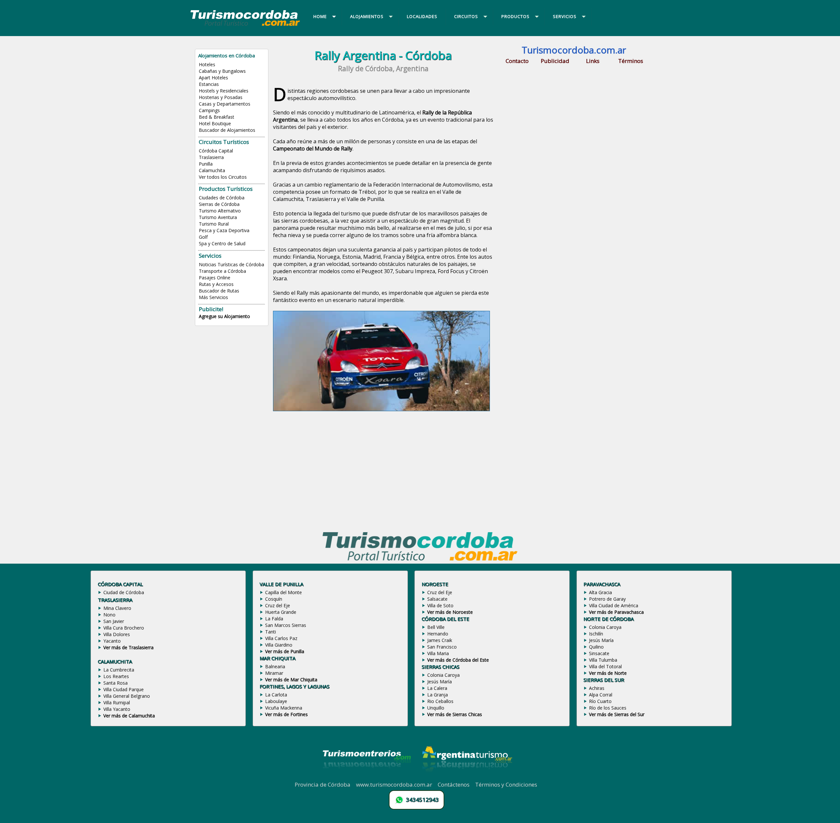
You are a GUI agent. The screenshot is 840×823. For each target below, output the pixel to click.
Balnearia (275, 666)
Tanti (270, 632)
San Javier (113, 621)
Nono (109, 615)
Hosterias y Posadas (220, 97)
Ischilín (596, 634)
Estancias (209, 84)
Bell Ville (436, 627)
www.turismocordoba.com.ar (394, 784)
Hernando (437, 634)
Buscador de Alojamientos (227, 130)
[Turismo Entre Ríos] (367, 777)
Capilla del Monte (283, 592)
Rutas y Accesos (216, 284)
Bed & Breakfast (216, 117)
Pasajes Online (214, 277)
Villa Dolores (116, 634)
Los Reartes (116, 676)
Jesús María (439, 681)
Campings (209, 110)
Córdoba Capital (216, 151)
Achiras (596, 688)
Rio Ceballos (440, 701)
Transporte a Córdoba (222, 271)
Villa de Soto (440, 605)
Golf (203, 237)
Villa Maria (438, 653)
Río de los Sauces (607, 708)
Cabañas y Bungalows (222, 71)
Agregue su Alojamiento (224, 316)
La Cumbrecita (118, 670)
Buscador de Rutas (219, 291)
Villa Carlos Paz (281, 638)
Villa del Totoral (605, 666)
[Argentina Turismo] (466, 777)
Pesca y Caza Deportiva (224, 230)
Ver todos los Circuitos (223, 177)
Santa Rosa (115, 683)
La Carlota (276, 695)
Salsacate (437, 599)
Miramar (274, 673)
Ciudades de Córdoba (221, 197)
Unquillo (435, 708)
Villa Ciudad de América (613, 605)
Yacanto (112, 641)
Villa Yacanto (116, 709)
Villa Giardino (278, 645)
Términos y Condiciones (506, 784)
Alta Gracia (600, 592)
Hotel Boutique (215, 123)
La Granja (437, 695)
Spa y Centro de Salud (222, 243)
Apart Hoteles (213, 77)
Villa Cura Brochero (123, 628)
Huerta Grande (280, 612)
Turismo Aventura (218, 217)
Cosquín (273, 599)
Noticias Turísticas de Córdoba (231, 264)
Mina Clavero (117, 608)
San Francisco (442, 647)
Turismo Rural (214, 224)
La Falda (274, 618)
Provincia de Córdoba (322, 784)
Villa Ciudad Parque (123, 689)
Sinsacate (599, 653)
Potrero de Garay (607, 599)
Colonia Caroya (443, 675)
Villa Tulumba (603, 660)
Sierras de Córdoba (219, 204)
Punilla (206, 164)
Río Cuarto (600, 701)
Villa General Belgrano (126, 696)
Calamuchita (212, 170)
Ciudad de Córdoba (123, 592)
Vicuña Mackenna (283, 708)
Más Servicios (213, 297)
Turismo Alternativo (220, 211)
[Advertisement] (383, 471)
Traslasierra (211, 157)
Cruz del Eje (277, 605)
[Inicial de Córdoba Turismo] (245, 25)
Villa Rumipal (116, 702)
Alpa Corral (600, 695)
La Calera (437, 688)
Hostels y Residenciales (223, 91)
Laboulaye (276, 701)
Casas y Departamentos (224, 104)
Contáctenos (454, 784)
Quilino (596, 647)
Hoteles (207, 64)
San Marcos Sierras (285, 625)
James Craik (439, 640)
